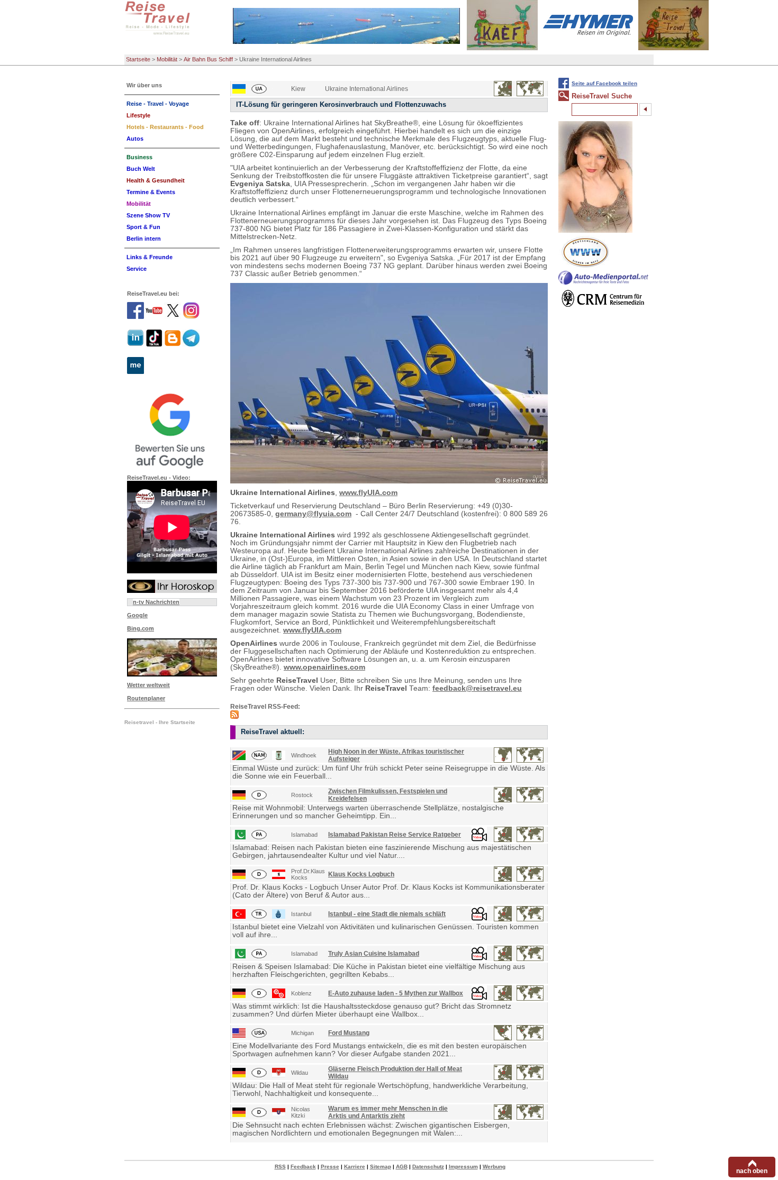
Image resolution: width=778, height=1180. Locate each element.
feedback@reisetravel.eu (477, 688)
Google (137, 615)
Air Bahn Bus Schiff (208, 59)
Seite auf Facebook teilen (604, 83)
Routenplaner (146, 698)
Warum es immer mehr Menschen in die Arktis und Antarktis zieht (388, 1112)
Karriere (354, 1166)
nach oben (751, 1171)
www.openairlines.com (324, 667)
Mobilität (167, 59)
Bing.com (140, 628)
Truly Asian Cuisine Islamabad (373, 953)
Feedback (303, 1166)
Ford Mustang (348, 1033)
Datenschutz (428, 1166)
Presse (330, 1166)
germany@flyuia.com (313, 514)
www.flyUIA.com (368, 493)
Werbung (494, 1166)
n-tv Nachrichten (156, 602)
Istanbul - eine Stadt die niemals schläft (387, 914)
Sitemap (380, 1166)
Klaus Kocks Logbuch (361, 874)
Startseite (138, 59)
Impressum (463, 1166)
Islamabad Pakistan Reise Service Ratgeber (394, 834)
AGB (402, 1166)
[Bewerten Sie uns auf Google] (172, 429)
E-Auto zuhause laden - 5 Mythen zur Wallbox (395, 993)
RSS (280, 1166)
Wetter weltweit (148, 685)
